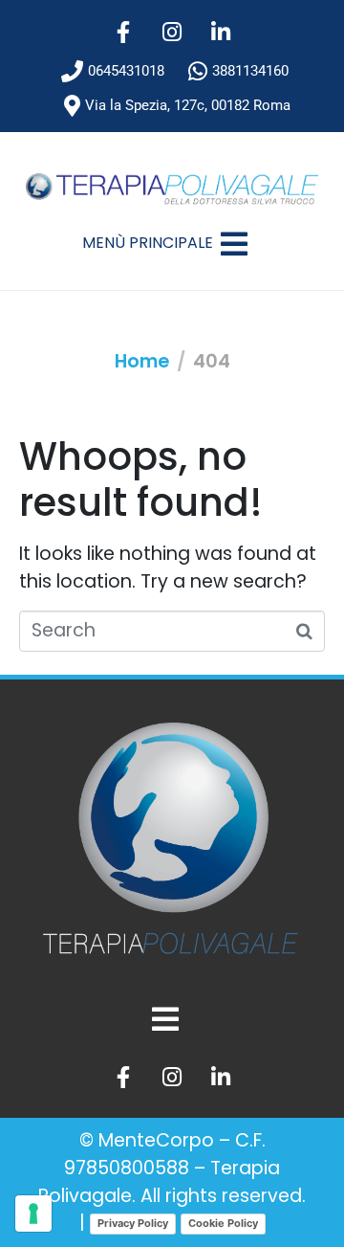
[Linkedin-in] (221, 32)
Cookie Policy (223, 1223)
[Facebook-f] (123, 32)
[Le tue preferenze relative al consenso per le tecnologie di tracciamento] (33, 1213)
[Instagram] (172, 32)
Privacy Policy (132, 1223)
